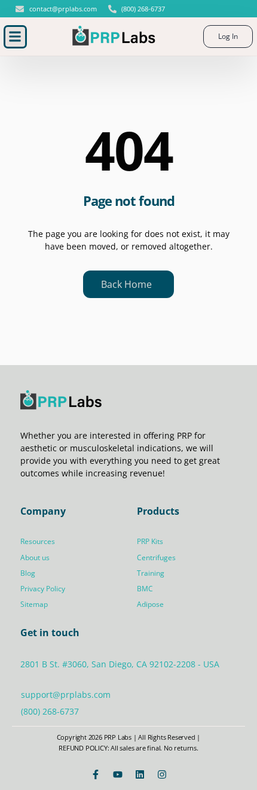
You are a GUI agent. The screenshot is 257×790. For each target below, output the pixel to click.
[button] (15, 36)
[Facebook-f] (95, 774)
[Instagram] (162, 774)
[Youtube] (117, 774)
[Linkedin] (139, 774)
